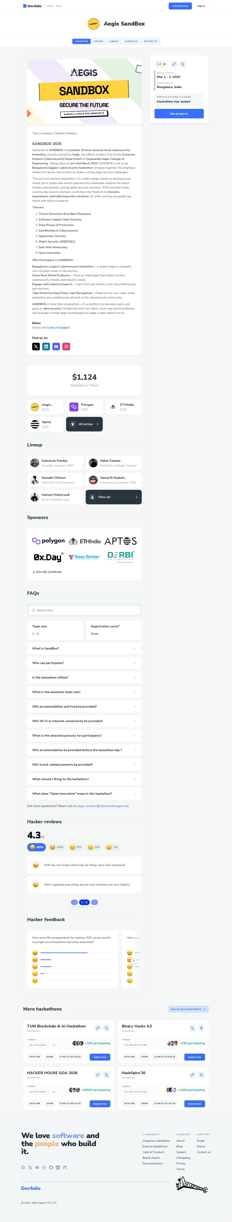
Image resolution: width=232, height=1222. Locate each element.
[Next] (94, 902)
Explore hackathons (155, 1146)
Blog (179, 1146)
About (180, 1141)
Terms (180, 1169)
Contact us (204, 1152)
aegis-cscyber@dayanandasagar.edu (103, 806)
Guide (201, 1141)
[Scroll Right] (134, 961)
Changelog (183, 1158)
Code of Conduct (58, 327)
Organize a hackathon (156, 1141)
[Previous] (74, 902)
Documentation (153, 1163)
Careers (181, 1152)
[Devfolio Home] (32, 6)
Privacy (180, 1163)
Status (201, 1146)
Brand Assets (151, 1158)
